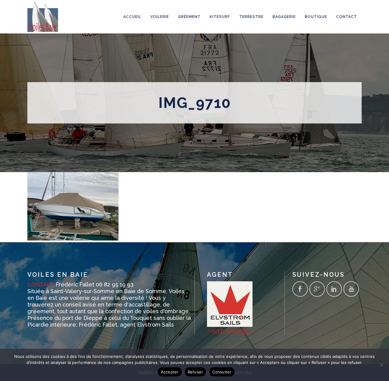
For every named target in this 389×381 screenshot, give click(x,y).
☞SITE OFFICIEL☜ (231, 331)
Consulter (221, 371)
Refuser (195, 371)
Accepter (170, 371)
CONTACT (40, 284)
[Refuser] (381, 365)
